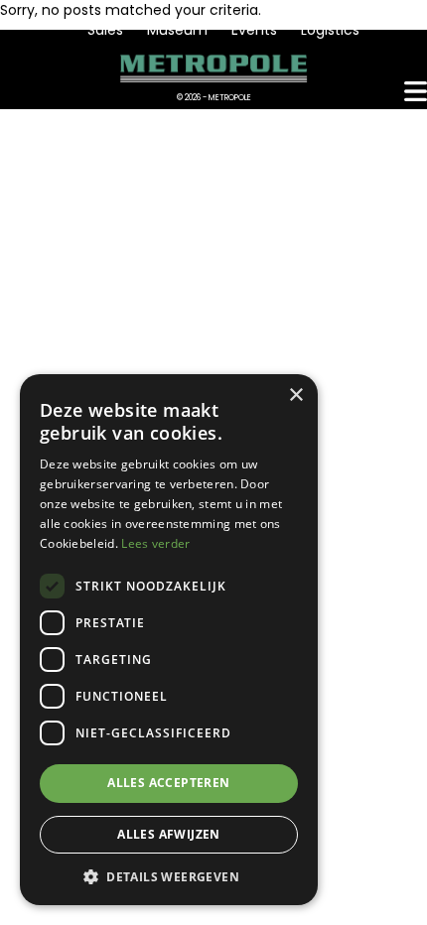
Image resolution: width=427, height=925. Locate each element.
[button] (169, 875)
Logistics (330, 30)
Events (254, 30)
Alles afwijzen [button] (168, 834)
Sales (105, 30)
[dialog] (169, 639)
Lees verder (155, 543)
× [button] (295, 395)
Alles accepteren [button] (168, 782)
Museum (177, 30)
